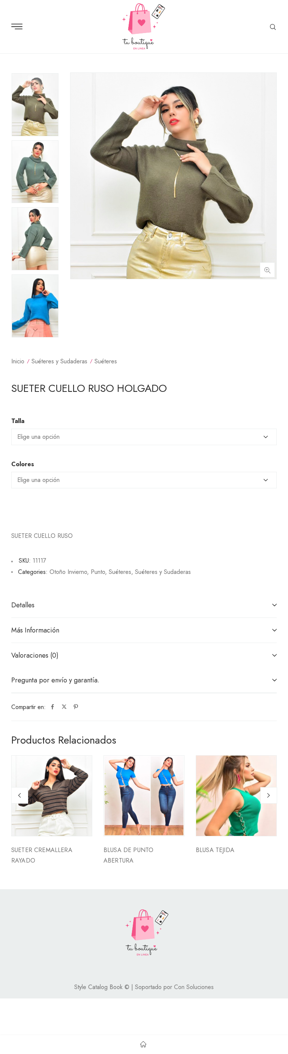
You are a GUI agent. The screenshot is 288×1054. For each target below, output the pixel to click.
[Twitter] (64, 707)
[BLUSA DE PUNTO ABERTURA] (144, 796)
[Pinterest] (75, 707)
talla (17, 421)
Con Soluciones (194, 987)
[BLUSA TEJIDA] (236, 796)
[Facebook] (52, 707)
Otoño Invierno (68, 572)
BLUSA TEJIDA (215, 850)
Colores (22, 464)
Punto (98, 572)
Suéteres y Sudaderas (59, 361)
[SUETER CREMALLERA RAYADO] (52, 796)
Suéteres (105, 361)
